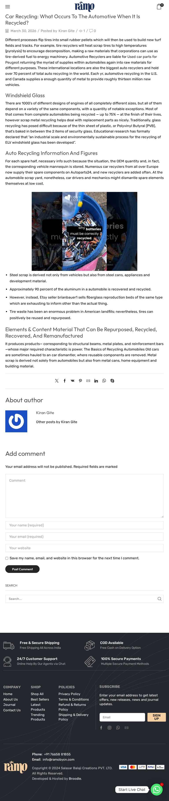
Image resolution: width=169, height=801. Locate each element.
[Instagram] (109, 727)
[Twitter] (58, 381)
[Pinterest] (80, 381)
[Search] (160, 599)
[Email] (126, 727)
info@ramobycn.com (58, 760)
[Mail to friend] (88, 381)
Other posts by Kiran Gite (56, 422)
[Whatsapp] (118, 727)
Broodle (75, 779)
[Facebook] (65, 381)
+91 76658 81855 (57, 754)
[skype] (111, 381)
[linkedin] (96, 381)
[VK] (73, 381)
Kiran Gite (67, 31)
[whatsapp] (104, 381)
